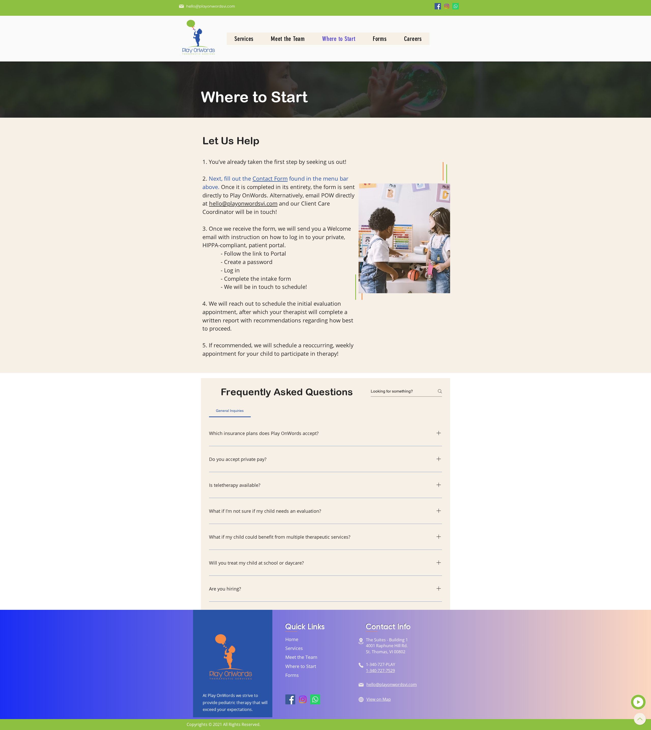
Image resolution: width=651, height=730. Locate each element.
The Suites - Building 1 (387, 640)
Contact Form (270, 178)
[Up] (640, 719)
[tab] (230, 410)
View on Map (378, 699)
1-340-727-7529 (380, 670)
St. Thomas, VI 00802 (385, 652)
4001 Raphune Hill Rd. (387, 645)
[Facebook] (438, 6)
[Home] (638, 702)
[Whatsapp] (455, 6)
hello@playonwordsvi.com (210, 7)
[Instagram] (446, 6)
